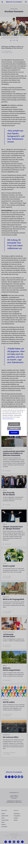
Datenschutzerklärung (7, 419)
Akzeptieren (14, 432)
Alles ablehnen (14, 424)
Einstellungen (14, 428)
